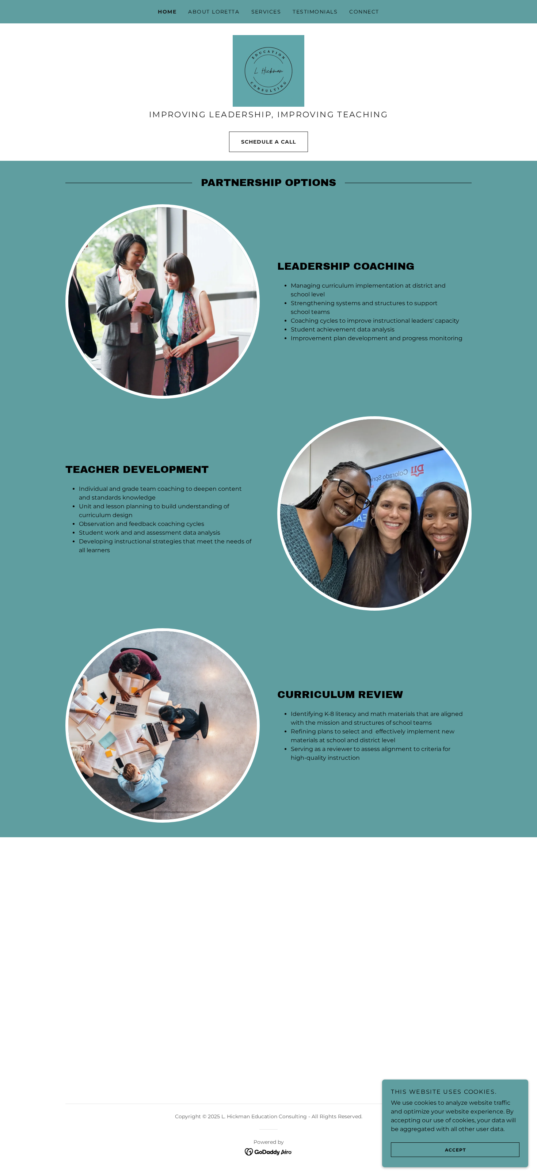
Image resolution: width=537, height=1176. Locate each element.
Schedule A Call (268, 142)
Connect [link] (364, 11)
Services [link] (266, 11)
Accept (455, 1150)
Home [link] (167, 11)
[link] (268, 70)
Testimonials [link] (315, 11)
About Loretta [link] (213, 11)
